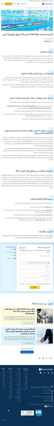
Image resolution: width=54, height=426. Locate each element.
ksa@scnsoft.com (47, 398)
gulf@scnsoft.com (47, 391)
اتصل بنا (11, 249)
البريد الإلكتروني (30, 284)
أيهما (36, 284)
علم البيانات (3, 375)
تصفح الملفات (38, 263)
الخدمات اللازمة (20, 87)
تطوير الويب (18, 373)
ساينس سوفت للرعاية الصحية (47, 0)
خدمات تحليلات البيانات (18, 381)
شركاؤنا (26, 378)
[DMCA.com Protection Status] (48, 407)
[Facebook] (44, 372)
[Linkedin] (52, 372)
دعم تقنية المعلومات (19, 400)
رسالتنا (27, 374)
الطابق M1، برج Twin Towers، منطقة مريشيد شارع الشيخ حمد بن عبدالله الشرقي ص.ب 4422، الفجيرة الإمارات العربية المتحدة (40, 388)
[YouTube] (40, 372)
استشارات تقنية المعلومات (18, 389)
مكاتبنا (27, 379)
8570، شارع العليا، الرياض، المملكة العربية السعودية (42, 396)
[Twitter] (48, 372)
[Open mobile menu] (2, 3)
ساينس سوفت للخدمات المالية (34, 0)
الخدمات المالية (10, 373)
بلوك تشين (4, 381)
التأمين (11, 379)
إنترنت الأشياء (4, 387)
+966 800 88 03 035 (47, 401)
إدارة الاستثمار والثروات (9, 383)
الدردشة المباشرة (10, 258)
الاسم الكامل (47, 265)
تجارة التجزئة (10, 396)
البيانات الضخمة (49, 146)
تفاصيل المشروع (29, 323)
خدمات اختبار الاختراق (18, 386)
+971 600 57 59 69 (47, 393)
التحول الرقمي (18, 392)
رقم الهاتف (47, 278)
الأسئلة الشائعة (25, 389)
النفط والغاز (10, 387)
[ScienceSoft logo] (47, 4)
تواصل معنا (8, 4)
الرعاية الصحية (9, 371)
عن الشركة (26, 372)
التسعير (26, 387)
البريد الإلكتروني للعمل (45, 274)
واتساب (11, 255)
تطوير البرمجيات (18, 371)
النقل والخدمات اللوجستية (10, 390)
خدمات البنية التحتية (18, 394)
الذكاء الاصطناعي (3, 372)
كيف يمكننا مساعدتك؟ (45, 254)
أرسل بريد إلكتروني (9, 252)
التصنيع (11, 385)
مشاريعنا (26, 385)
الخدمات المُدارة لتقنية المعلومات (18, 397)
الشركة (48, 270)
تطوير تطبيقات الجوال (18, 375)
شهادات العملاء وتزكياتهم (26, 382)
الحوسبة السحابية (3, 384)
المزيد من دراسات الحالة (27, 352)
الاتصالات (10, 398)
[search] (15, 4)
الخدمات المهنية (10, 394)
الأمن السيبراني (18, 384)
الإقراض (10, 381)
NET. (38, 181)
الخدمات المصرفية (10, 376)
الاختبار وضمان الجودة (18, 378)
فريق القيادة (26, 376)
